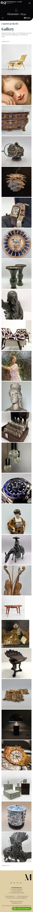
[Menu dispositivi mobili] (29, 3)
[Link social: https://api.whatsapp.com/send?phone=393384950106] (21, 883)
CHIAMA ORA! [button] (5, 41)
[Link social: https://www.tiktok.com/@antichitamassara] (14, 883)
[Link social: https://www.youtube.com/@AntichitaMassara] (18, 883)
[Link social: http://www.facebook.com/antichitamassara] (11, 883)
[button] (21, 908)
